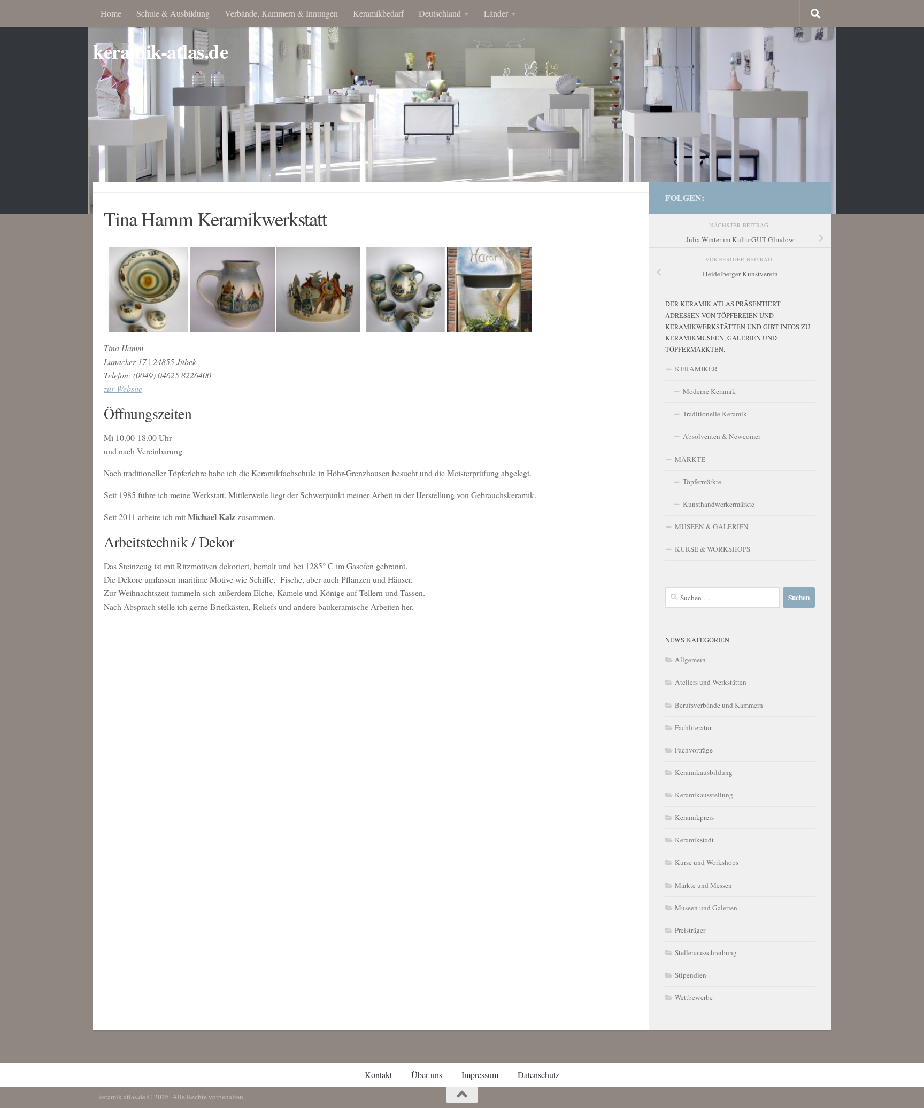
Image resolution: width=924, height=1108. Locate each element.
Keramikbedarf (378, 13)
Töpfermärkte (702, 481)
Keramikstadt (694, 839)
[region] (462, 107)
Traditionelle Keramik (715, 414)
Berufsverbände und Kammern (719, 705)
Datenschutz (538, 1074)
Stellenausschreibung (706, 952)
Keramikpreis (694, 817)
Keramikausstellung (704, 795)
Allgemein (690, 659)
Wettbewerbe (694, 997)
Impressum (479, 1074)
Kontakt (378, 1074)
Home (111, 13)
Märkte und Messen (703, 885)
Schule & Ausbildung (173, 13)
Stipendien (690, 975)
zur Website (123, 388)
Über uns (426, 1074)
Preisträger (690, 930)
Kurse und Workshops (706, 862)
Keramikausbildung (704, 772)
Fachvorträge (694, 750)
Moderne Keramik (709, 391)
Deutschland (440, 13)
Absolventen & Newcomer (721, 436)
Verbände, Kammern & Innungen (281, 13)
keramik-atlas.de (160, 51)
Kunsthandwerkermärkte (718, 504)
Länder (496, 13)
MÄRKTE (690, 459)
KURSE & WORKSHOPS (712, 549)
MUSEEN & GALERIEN (712, 526)
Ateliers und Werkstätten (710, 682)
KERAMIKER (696, 369)
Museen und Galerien (706, 907)
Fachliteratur (693, 727)
